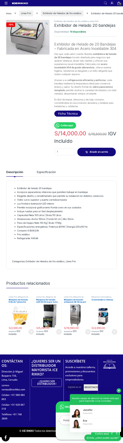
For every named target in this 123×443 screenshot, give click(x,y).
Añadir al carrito (99, 151)
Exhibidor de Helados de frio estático (62, 13)
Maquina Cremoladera (101, 297)
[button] (46, 23)
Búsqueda (105, 3)
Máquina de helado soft (46, 298)
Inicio (9, 13)
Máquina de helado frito (18, 298)
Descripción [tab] (14, 172)
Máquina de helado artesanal (74, 298)
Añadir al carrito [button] (29, 332)
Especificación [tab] (46, 172)
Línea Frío (26, 13)
